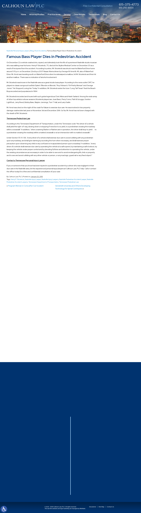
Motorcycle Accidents (114, 254)
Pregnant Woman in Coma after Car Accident (26, 186)
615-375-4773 (129, 4)
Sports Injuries (111, 311)
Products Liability (112, 287)
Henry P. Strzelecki (17, 179)
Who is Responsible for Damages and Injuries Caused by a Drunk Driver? (119, 96)
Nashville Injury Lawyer (33, 179)
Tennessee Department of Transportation (43, 182)
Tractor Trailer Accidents (115, 319)
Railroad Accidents (113, 291)
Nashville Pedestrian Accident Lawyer (72, 179)
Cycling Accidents (113, 202)
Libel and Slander (112, 246)
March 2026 (110, 141)
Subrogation (111, 315)
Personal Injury (111, 263)
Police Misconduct (113, 275)
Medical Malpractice (114, 250)
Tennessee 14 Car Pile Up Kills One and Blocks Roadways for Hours (117, 86)
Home (23, 14)
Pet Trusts (110, 266)
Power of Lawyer (112, 279)
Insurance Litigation (113, 242)
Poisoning (109, 271)
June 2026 (110, 129)
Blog (105, 14)
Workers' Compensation (115, 348)
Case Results (79, 14)
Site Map (101, 507)
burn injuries (110, 173)
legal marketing (64, 508)
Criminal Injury (111, 198)
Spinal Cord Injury (112, 307)
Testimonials (94, 14)
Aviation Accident (113, 161)
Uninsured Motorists (113, 339)
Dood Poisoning (112, 218)
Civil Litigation (111, 186)
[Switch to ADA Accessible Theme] (4, 509)
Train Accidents (112, 327)
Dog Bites (109, 214)
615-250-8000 (126, 7)
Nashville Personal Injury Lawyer (18, 51)
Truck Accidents (112, 335)
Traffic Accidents (112, 323)
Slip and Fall (110, 299)
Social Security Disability (115, 303)
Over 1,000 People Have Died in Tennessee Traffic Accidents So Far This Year (118, 76)
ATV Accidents (111, 153)
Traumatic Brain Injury (114, 331)
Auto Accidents (40, 51)
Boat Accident (111, 169)
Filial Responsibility (113, 234)
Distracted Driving (113, 210)
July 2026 (110, 124)
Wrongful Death (112, 352)
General (109, 238)
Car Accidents (111, 181)
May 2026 (110, 133)
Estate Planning (112, 230)
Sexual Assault (111, 295)
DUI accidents (111, 226)
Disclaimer (92, 507)
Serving (67, 14)
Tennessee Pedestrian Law (69, 182)
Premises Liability (112, 283)
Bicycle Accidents (113, 165)
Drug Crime (110, 222)
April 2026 (110, 137)
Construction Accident (115, 190)
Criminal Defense (112, 194)
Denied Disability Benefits (116, 206)
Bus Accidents (111, 177)
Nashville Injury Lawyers (50, 179)
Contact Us (115, 14)
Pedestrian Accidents (114, 258)
